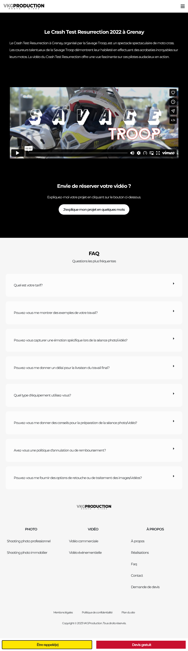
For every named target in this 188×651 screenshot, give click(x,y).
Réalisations (140, 552)
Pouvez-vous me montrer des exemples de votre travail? (56, 312)
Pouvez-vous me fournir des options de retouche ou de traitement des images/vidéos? (78, 478)
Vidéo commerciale (83, 541)
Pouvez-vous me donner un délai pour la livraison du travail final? (62, 368)
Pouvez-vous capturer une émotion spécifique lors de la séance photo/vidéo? (70, 340)
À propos (137, 541)
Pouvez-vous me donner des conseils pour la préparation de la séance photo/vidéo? (75, 423)
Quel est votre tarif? (28, 285)
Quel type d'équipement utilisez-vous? (42, 395)
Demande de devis (145, 587)
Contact (137, 575)
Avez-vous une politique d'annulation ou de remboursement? (60, 450)
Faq (134, 564)
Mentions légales (63, 612)
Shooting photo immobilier (27, 552)
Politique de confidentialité (97, 612)
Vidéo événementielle (85, 552)
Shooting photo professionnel (28, 541)
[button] (183, 6)
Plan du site (128, 612)
